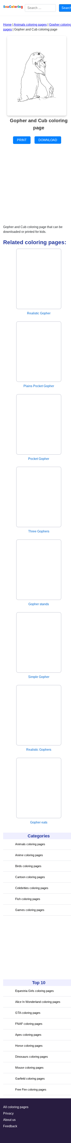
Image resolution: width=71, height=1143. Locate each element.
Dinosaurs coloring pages (31, 1056)
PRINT (22, 140)
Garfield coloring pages (30, 1078)
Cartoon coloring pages (30, 877)
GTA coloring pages (27, 1012)
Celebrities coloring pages (31, 888)
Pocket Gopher (38, 458)
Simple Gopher (38, 677)
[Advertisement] (32, 947)
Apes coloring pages (28, 1034)
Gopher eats (38, 822)
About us (9, 1119)
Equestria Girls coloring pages (34, 991)
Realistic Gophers (38, 749)
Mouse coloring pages (29, 1067)
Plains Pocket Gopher (38, 386)
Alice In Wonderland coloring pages (37, 1001)
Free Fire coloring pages (30, 1089)
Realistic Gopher (38, 313)
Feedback (10, 1126)
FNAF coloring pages (28, 1023)
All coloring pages (15, 1107)
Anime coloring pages (29, 855)
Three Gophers (38, 531)
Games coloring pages (29, 910)
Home (7, 24)
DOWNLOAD (47, 140)
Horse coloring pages (29, 1045)
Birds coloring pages (28, 866)
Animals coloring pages (30, 844)
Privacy (8, 1113)
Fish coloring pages (27, 899)
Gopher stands (38, 604)
